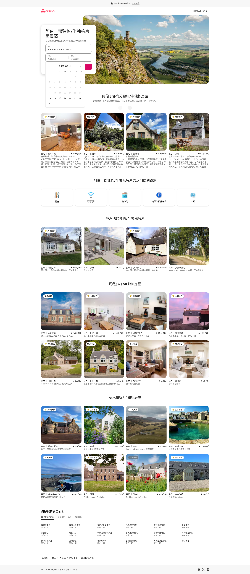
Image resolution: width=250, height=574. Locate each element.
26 (60, 98)
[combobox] (69, 49)
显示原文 (136, 3)
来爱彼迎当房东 (200, 11)
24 (50, 98)
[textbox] (57, 58)
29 (75, 98)
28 (70, 98)
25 (55, 98)
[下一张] (130, 108)
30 (80, 98)
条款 (67, 569)
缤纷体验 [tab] (79, 517)
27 (65, 98)
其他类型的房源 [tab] (47, 517)
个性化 (74, 569)
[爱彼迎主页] (47, 11)
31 (50, 103)
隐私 (61, 569)
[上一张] (120, 108)
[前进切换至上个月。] (50, 66)
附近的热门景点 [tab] (64, 517)
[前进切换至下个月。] (80, 66)
